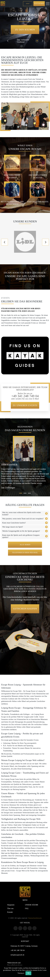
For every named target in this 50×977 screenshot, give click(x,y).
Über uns (10, 908)
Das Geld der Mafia (37, 202)
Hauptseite (10, 905)
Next (42, 41)
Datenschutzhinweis (35, 918)
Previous (8, 41)
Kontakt (10, 912)
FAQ (26, 908)
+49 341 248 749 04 (25, 396)
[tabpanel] (25, 462)
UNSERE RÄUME (31, 905)
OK (28, 973)
